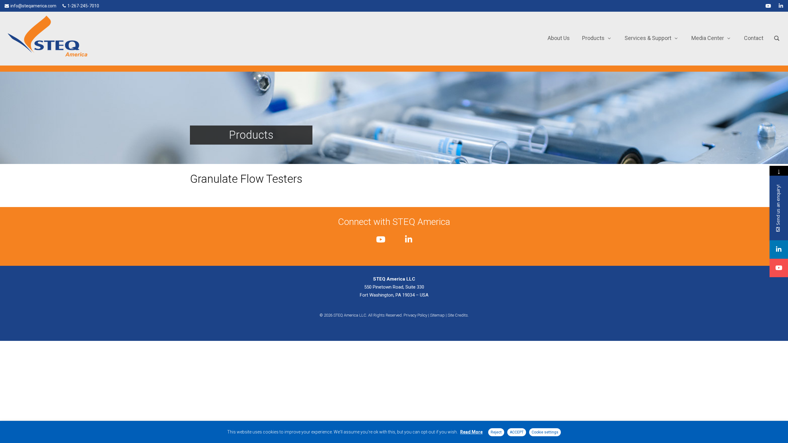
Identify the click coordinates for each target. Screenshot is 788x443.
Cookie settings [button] (545, 432)
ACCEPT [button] (517, 432)
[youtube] (768, 6)
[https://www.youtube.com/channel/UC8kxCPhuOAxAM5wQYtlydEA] (779, 268)
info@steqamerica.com (33, 5)
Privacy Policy (415, 315)
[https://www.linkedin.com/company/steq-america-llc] (779, 249)
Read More (471, 431)
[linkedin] (780, 6)
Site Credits (458, 315)
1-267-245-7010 (83, 5)
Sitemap (437, 315)
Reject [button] (496, 432)
